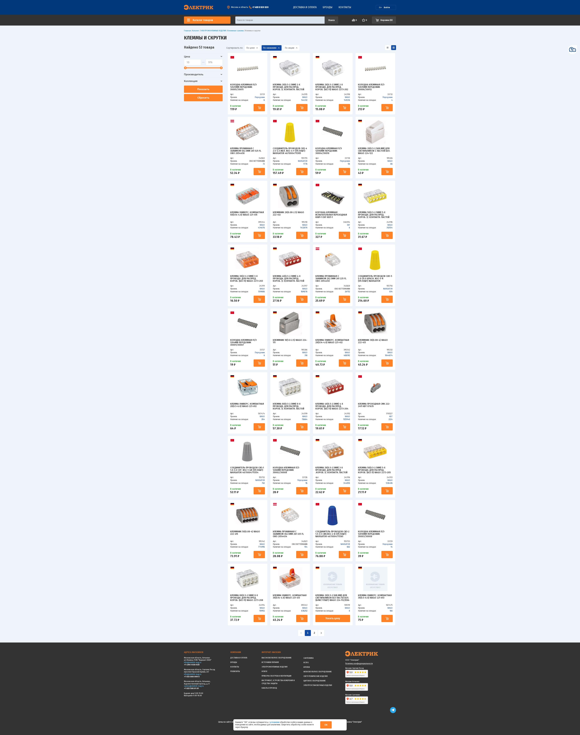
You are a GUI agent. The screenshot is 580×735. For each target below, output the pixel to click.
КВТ (391, 416)
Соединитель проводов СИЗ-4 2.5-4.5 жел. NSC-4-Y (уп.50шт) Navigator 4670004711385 (290, 150)
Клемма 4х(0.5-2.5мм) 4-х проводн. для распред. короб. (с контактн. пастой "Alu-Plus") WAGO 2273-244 (288, 278)
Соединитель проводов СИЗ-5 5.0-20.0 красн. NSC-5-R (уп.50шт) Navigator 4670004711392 (375, 278)
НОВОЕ (264, 671)
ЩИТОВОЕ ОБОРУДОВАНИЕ (314, 681)
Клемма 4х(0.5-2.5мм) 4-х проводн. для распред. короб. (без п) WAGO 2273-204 (331, 406)
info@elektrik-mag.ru (192, 662)
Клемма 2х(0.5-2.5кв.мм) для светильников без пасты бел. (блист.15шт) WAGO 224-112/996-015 (332, 597)
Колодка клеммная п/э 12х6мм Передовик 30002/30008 (286, 470)
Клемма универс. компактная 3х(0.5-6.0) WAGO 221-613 (375, 596)
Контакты (344, 7)
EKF (348, 225)
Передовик (260, 97)
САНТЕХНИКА (308, 658)
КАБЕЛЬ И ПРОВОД (269, 688)
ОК (325, 724)
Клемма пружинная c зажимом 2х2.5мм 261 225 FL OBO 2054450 (330, 278)
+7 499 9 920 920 (260, 7)
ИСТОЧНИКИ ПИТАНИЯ (270, 662)
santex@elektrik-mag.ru (194, 686)
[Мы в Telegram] (393, 712)
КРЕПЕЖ (306, 667)
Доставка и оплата (305, 7)
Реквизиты (235, 671)
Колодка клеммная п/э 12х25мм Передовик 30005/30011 (243, 87)
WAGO (304, 97)
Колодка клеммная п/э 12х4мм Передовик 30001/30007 (243, 342)
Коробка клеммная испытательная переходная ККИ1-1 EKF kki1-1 (331, 214)
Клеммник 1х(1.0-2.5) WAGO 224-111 (290, 341)
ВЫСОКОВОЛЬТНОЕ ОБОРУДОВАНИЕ (277, 658)
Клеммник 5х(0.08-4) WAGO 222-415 (245, 532)
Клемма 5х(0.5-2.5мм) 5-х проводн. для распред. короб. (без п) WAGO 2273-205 (374, 470)
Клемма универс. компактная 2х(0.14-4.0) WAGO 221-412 (332, 341)
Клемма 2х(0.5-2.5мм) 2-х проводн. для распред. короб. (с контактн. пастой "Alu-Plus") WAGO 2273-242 (288, 87)
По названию (269, 47)
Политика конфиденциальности (359, 663)
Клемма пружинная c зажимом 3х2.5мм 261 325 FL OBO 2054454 (288, 534)
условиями (275, 722)
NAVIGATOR (302, 161)
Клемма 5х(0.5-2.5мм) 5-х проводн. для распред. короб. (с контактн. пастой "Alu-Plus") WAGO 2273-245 (373, 214)
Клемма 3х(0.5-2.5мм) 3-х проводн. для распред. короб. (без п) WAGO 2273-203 (246, 278)
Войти (387, 7)
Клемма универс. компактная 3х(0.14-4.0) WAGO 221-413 (289, 596)
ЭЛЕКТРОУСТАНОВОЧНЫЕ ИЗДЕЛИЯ (317, 685)
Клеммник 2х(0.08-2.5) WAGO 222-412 (288, 213)
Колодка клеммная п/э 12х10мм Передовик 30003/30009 (371, 534)
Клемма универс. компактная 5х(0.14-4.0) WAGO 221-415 (247, 213)
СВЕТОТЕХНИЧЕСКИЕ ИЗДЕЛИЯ (315, 676)
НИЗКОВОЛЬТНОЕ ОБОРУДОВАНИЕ (317, 671)
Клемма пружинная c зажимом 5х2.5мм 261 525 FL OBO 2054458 (245, 150)
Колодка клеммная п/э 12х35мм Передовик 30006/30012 (371, 87)
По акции (289, 47)
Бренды (327, 7)
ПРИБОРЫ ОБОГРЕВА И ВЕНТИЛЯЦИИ (276, 676)
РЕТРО (306, 662)
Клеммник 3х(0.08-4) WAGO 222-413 (373, 341)
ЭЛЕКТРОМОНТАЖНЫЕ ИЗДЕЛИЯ (274, 667)
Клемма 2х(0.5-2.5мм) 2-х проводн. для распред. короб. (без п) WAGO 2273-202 (331, 87)
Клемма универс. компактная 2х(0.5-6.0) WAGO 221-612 (247, 405)
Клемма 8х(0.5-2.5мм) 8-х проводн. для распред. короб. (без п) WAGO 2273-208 (246, 597)
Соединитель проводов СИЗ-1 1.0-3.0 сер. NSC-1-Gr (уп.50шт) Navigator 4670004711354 (247, 470)
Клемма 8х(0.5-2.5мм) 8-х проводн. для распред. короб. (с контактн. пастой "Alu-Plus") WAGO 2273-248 (288, 406)
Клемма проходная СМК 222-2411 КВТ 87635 (374, 405)
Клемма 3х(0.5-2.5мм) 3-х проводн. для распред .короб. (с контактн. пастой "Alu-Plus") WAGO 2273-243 (331, 470)
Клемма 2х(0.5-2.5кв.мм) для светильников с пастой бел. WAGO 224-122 (374, 150)
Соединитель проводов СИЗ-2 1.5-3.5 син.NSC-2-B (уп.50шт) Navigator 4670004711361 (332, 534)
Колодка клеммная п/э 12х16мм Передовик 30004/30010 (328, 150)
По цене (250, 47)
